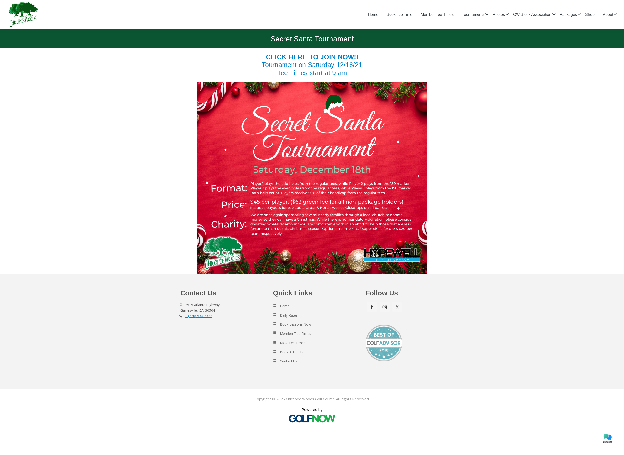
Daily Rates (289, 315)
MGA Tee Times (292, 343)
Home (285, 306)
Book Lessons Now (295, 324)
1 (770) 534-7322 (198, 315)
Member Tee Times (295, 333)
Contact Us (288, 361)
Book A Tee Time (294, 352)
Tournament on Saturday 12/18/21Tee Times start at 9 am (312, 65)
